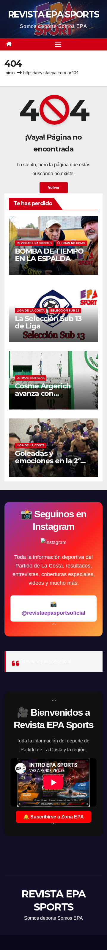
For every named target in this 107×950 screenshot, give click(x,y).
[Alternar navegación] (57, 44)
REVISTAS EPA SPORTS (34, 243)
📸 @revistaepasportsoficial (53, 608)
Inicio (9, 72)
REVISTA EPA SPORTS (53, 14)
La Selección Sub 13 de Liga (48, 322)
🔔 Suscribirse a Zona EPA (53, 816)
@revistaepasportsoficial (45, 661)
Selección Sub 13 (64, 310)
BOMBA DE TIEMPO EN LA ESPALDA (49, 255)
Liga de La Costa (31, 310)
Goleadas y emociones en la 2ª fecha (47, 460)
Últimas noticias (71, 243)
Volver (53, 187)
